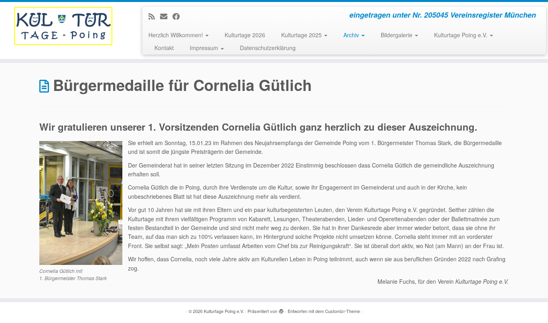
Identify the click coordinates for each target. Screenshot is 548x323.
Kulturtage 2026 (245, 35)
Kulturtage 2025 (302, 35)
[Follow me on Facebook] (179, 16)
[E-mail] (166, 16)
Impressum (205, 48)
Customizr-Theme (342, 311)
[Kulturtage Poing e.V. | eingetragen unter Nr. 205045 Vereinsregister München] (63, 26)
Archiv (352, 35)
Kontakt (164, 48)
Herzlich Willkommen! (176, 35)
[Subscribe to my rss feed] (154, 16)
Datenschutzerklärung (268, 48)
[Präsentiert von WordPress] (281, 309)
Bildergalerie (397, 35)
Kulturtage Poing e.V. (461, 35)
